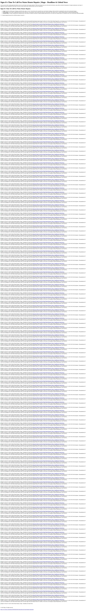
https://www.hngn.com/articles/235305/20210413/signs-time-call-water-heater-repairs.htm (17, 609)
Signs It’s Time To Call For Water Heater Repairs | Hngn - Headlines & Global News (48, 24)
